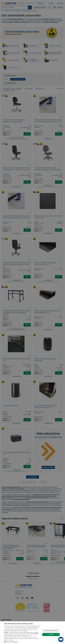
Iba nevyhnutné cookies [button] (51, 630)
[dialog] (32, 632)
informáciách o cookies (27, 637)
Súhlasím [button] (51, 634)
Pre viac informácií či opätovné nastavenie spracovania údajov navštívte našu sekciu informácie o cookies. (21, 638)
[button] (22, 642)
